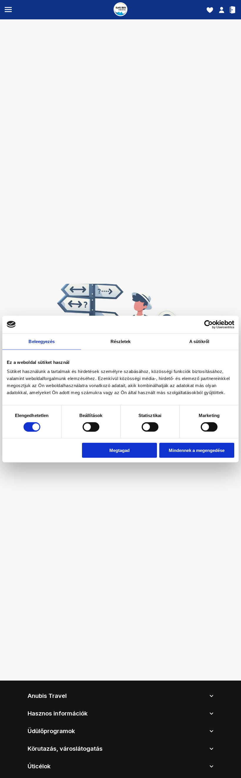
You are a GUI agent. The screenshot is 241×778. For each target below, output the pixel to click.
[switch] (91, 426)
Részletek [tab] (121, 341)
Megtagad (119, 450)
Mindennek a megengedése (197, 450)
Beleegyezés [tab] (42, 341)
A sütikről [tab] (199, 341)
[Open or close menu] (8, 9)
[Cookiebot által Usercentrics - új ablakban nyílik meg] (208, 324)
